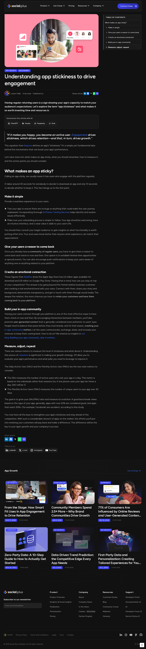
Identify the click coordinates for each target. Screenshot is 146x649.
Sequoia (28, 145)
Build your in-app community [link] (119, 42)
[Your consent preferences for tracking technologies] (142, 645)
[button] (45, 6)
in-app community (14, 329)
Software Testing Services (56, 212)
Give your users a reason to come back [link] (123, 33)
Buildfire (28, 277)
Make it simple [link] (114, 28)
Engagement (79, 134)
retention (23, 355)
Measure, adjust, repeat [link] (118, 47)
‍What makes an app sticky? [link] (116, 23)
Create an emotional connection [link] (121, 37)
